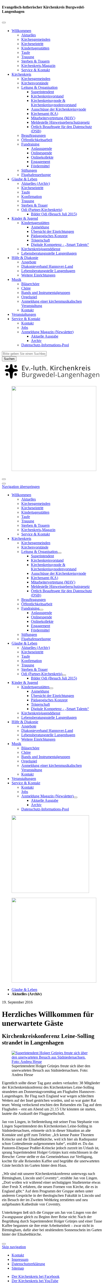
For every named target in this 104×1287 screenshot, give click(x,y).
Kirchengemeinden (35, 39)
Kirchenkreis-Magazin (38, 66)
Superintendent (42, 92)
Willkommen (21, 31)
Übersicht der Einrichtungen (52, 231)
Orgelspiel (29, 297)
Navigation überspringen (21, 487)
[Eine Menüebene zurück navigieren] (4, 22)
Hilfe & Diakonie (25, 258)
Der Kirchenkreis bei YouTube (35, 1281)
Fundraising (30, 144)
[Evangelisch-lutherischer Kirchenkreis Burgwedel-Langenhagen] (52, 380)
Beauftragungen (33, 135)
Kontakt (27, 310)
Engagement (40, 162)
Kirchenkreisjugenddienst (40, 249)
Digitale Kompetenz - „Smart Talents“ (60, 245)
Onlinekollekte (42, 157)
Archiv (36, 341)
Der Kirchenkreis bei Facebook (35, 1276)
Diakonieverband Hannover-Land (47, 266)
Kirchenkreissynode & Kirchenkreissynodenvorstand (53, 102)
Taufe (25, 52)
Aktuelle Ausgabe (44, 336)
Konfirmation (31, 196)
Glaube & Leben (24, 179)
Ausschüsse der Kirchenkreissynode (58, 109)
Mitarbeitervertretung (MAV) (53, 118)
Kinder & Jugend (25, 218)
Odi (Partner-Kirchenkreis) (41, 210)
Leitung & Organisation (39, 87)
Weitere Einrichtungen (38, 275)
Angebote (28, 262)
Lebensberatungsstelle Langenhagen (49, 253)
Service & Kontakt (35, 70)
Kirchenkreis (21, 74)
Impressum (20, 1259)
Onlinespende (41, 153)
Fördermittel (40, 166)
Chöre (26, 288)
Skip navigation (14, 1247)
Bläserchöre (30, 284)
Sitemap (18, 1268)
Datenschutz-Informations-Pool (45, 345)
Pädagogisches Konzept (49, 236)
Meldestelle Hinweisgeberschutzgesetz (60, 122)
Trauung (27, 57)
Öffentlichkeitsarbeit (36, 140)
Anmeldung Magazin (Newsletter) (47, 332)
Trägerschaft (40, 240)
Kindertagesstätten (35, 48)
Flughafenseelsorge (36, 175)
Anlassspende (41, 148)
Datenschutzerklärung (28, 1264)
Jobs (24, 327)
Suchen (9, 359)
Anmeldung (40, 227)
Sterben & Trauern (35, 61)
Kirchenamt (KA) (44, 114)
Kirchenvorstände (34, 83)
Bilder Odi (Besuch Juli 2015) (54, 214)
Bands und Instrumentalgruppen (45, 293)
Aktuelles (28, 35)
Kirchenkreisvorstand (47, 96)
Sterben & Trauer (34, 205)
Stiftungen (29, 170)
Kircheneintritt (32, 44)
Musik (16, 279)
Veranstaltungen (24, 314)
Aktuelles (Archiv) (35, 183)
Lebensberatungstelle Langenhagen (48, 271)
